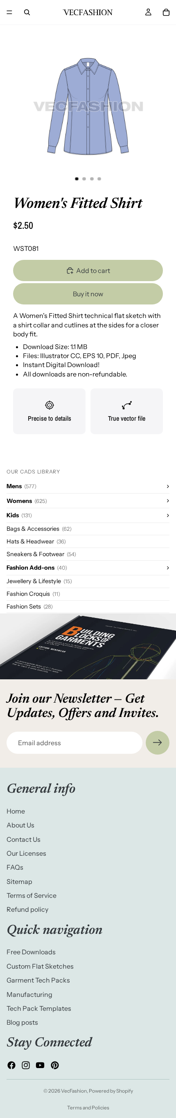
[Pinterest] (55, 1065)
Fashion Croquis (33, 593)
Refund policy (27, 910)
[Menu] (9, 12)
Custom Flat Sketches (40, 966)
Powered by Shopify (111, 1091)
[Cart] (166, 12)
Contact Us (24, 839)
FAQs (15, 867)
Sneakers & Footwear (41, 554)
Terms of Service (31, 895)
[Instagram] (26, 1065)
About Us (20, 825)
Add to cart (93, 270)
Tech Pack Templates (39, 1008)
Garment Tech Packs (38, 980)
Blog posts (22, 1023)
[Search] (27, 12)
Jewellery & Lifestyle (39, 581)
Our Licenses (26, 853)
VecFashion (74, 1091)
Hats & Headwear (36, 541)
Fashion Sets (30, 606)
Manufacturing (29, 994)
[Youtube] (40, 1065)
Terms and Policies (88, 1107)
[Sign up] (157, 743)
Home (16, 811)
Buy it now (88, 294)
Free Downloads (31, 952)
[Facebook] (11, 1065)
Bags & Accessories (39, 528)
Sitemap (19, 881)
